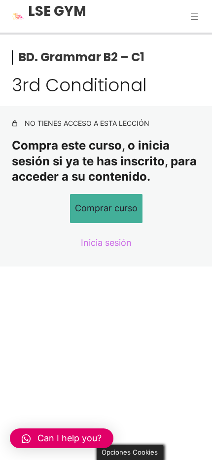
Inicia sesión (106, 242)
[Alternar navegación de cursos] (194, 16)
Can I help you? (69, 438)
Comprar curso (106, 208)
